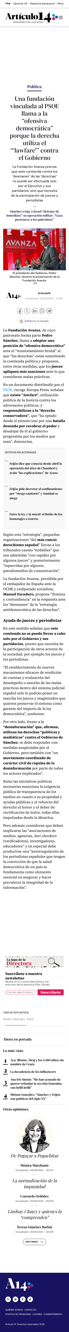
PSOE (7, 389)
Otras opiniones (16, 1109)
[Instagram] (15, 1299)
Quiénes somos (14, 1309)
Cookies (37, 1314)
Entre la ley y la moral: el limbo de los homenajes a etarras (36, 516)
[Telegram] (49, 311)
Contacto (30, 1309)
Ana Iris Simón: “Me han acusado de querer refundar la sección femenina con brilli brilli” (36, 1083)
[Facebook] (20, 311)
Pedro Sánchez (14, 1019)
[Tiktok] (30, 1299)
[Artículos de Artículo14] (13, 295)
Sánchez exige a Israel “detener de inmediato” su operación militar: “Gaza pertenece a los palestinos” (34, 215)
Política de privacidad (18, 1314)
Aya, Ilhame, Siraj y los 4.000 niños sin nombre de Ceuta (37, 1062)
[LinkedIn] (34, 311)
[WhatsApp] (42, 311)
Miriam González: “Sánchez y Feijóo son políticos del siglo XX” (35, 1097)
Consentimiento (53, 1314)
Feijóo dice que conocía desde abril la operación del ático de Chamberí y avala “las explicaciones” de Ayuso (36, 468)
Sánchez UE (20, 3)
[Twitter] (8, 1299)
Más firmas (31, 1242)
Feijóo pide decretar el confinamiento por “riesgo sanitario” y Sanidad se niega (36, 493)
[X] (27, 311)
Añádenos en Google (36, 321)
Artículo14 (44, 293)
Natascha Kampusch (42, 3)
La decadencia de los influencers (33, 1072)
